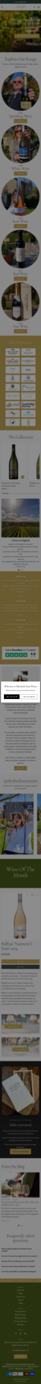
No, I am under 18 (29, 697)
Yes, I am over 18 (11, 697)
